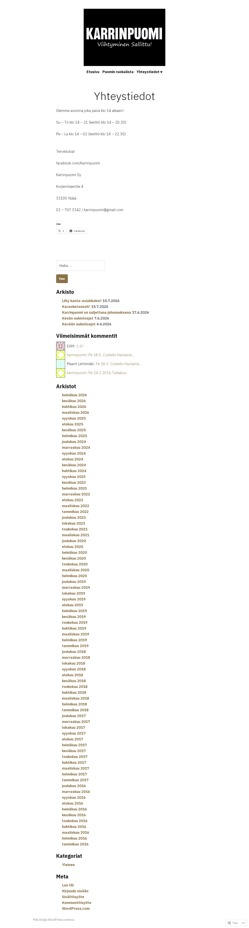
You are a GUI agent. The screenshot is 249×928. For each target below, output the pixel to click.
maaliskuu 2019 (75, 634)
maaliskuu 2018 (75, 698)
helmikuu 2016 (74, 838)
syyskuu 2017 (74, 733)
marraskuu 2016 (76, 791)
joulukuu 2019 (74, 581)
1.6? (79, 346)
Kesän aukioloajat (77, 318)
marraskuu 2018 (76, 657)
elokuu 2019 (72, 604)
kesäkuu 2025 (74, 429)
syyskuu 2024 (74, 453)
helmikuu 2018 (74, 704)
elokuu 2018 (72, 674)
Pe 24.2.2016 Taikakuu (107, 372)
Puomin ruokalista (118, 71)
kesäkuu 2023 (74, 482)
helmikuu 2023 (74, 488)
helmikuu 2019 (74, 639)
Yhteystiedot (148, 71)
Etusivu (92, 71)
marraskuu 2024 (76, 447)
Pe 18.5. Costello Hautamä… (111, 354)
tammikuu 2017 (75, 779)
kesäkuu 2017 (74, 750)
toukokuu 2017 (74, 756)
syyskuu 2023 (74, 476)
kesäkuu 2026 (74, 400)
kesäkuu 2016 (74, 814)
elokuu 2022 (72, 499)
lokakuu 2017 (73, 727)
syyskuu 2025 (74, 418)
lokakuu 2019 (73, 593)
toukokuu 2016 (74, 820)
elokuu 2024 (72, 459)
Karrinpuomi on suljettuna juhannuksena (96, 312)
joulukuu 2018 (74, 651)
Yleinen (68, 864)
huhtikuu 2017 (74, 762)
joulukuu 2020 (74, 540)
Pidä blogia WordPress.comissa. (53, 920)
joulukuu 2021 (74, 517)
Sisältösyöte (73, 896)
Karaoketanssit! (76, 306)
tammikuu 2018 (75, 709)
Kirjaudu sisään (75, 890)
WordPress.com (76, 908)
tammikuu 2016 (75, 844)
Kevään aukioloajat (79, 324)
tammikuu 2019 (75, 645)
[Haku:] (80, 265)
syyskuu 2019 (74, 599)
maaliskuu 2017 (75, 768)
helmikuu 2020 (74, 575)
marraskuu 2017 (76, 721)
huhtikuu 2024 (74, 470)
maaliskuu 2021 (75, 534)
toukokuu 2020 (74, 564)
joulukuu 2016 (74, 785)
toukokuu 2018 (74, 686)
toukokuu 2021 (74, 529)
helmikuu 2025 (74, 435)
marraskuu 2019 (76, 587)
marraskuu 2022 (76, 494)
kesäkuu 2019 (74, 616)
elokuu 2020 (72, 546)
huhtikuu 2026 (74, 406)
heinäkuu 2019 (74, 610)
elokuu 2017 (72, 739)
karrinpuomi (76, 354)
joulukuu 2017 (74, 715)
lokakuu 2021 (73, 523)
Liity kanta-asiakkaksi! (82, 300)
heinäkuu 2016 (74, 809)
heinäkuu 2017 (74, 744)
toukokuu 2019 (74, 622)
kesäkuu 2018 (74, 680)
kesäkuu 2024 (74, 464)
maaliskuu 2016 (75, 832)
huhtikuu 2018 (74, 692)
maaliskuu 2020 (75, 569)
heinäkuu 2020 (74, 552)
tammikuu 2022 (75, 511)
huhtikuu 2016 (74, 826)
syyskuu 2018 (74, 669)
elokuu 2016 (72, 803)
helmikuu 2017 (74, 774)
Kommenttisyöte (76, 902)
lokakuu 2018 (73, 663)
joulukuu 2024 (74, 441)
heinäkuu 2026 (74, 394)
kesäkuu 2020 (74, 558)
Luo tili (68, 885)
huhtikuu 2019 (74, 628)
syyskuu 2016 (74, 797)
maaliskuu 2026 (75, 412)
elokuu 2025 (72, 424)
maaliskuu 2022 (75, 505)
